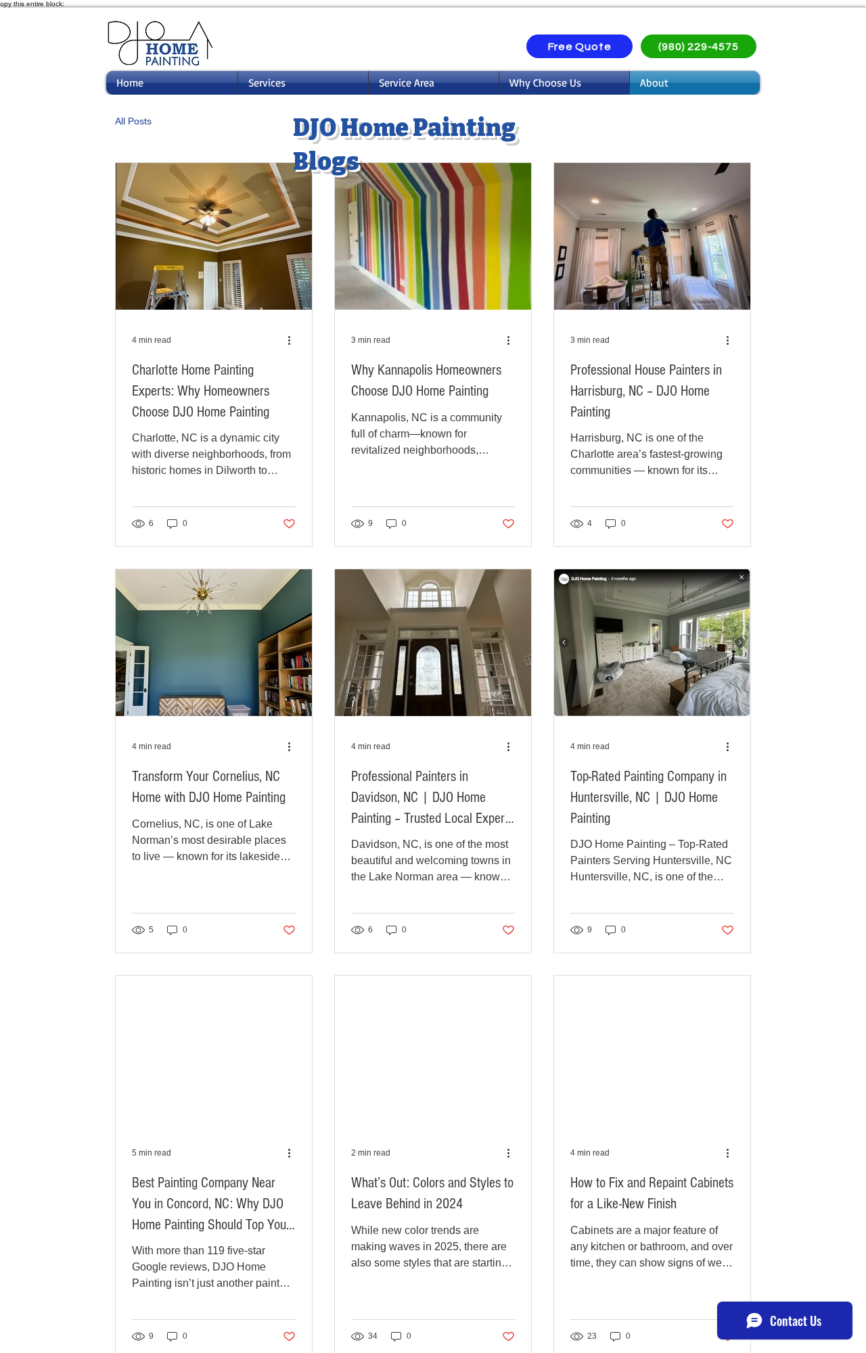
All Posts (133, 121)
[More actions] (294, 340)
